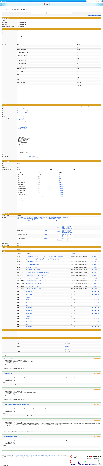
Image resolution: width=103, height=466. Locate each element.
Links (64, 13)
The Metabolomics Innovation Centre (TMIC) (48, 455)
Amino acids (21, 119)
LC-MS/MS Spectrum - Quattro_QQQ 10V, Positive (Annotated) (36, 275)
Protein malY (6, 389)
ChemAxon (61, 178)
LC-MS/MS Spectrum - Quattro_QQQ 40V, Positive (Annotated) (36, 278)
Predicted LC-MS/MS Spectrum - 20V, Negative (33, 286)
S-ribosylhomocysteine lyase (9, 420)
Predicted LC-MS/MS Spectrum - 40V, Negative (33, 288)
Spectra (55, 13)
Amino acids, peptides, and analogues (23, 114)
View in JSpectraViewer (95, 289)
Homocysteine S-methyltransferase (10, 436)
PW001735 (46, 226)
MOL (20, 41)
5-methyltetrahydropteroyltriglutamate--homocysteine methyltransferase (17, 404)
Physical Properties (43, 13)
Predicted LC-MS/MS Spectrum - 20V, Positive (33, 281)
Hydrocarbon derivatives (23, 127)
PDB (25, 41)
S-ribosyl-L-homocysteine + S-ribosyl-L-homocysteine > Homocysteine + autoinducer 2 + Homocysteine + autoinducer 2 (37, 221)
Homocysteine (67, 349)
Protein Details (97, 358)
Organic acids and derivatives (22, 110)
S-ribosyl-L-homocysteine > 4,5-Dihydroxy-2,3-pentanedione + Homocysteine (30, 223)
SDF (22, 41)
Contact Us (31, 1)
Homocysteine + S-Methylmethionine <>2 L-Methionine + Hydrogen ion (29, 222)
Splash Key (73, 253)
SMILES (28, 41)
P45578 (14, 426)
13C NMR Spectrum (29, 294)
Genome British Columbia (51, 456)
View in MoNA (94, 254)
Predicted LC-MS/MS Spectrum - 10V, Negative (33, 285)
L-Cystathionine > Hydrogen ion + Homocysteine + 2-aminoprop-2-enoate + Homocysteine (32, 219)
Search (14, 1)
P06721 (14, 363)
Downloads (20, 1)
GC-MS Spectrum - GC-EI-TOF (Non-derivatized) (33, 266)
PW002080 (46, 234)
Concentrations (60, 13)
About (25, 1)
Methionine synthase (8, 373)
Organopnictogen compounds (24, 124)
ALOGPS (60, 174)
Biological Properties (50, 13)
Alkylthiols (21, 122)
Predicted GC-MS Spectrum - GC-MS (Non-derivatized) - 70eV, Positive (37, 272)
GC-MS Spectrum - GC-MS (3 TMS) (31, 262)
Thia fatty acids (22, 118)
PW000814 (46, 238)
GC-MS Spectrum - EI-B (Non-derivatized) (32, 264)
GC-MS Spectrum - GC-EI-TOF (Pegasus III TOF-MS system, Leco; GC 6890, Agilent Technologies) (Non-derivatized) (44, 254)
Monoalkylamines (22, 126)
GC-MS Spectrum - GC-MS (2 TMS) (31, 261)
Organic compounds (20, 108)
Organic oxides (22, 125)
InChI (31, 41)
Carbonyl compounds (23, 128)
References (67, 13)
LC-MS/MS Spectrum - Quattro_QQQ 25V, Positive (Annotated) (36, 277)
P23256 (14, 394)
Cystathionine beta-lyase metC (9, 358)
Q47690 (14, 442)
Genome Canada (36, 456)
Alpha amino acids (20, 116)
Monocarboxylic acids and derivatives (25, 120)
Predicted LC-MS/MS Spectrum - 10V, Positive (33, 280)
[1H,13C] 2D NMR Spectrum (30, 327)
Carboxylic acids (22, 121)
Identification (33, 13)
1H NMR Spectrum (29, 289)
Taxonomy (37, 13)
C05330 (66, 346)
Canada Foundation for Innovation (31, 455)
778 (66, 344)
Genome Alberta (42, 456)
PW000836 (46, 230)
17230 (66, 341)
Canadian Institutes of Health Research (18, 455)
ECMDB (4, 1)
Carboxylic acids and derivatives (22, 112)
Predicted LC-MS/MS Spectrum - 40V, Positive (33, 283)
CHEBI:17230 (31, 156)
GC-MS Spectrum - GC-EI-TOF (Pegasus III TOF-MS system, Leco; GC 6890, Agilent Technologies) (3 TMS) (43, 259)
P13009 (14, 379)
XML (71, 13)
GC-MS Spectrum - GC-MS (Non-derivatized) (33, 269)
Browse (9, 1)
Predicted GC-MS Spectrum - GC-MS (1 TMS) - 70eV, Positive (36, 273)
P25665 (14, 410)
